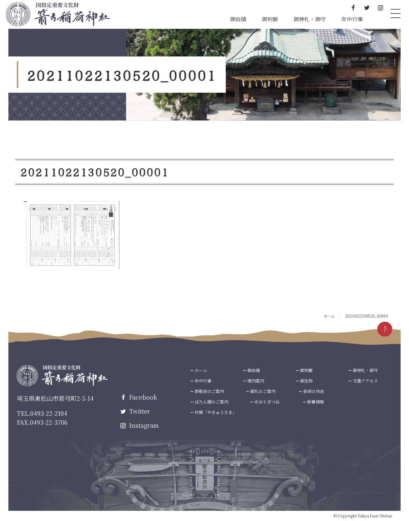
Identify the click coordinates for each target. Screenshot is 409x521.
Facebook (142, 397)
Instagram (143, 425)
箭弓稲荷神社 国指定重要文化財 (58, 14)
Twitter (139, 411)
